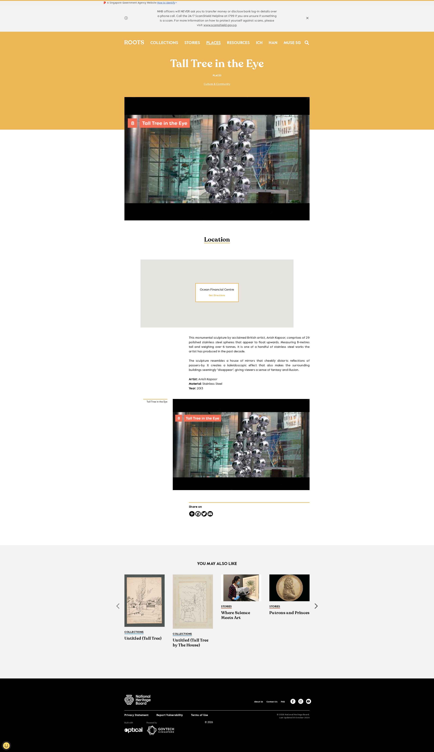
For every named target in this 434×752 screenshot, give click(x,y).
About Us (258, 702)
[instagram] (300, 701)
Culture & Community (217, 84)
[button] (316, 606)
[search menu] (307, 40)
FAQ (283, 702)
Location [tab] (217, 240)
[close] (307, 18)
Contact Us (272, 702)
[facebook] (292, 701)
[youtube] (308, 701)
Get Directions (217, 295)
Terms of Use (199, 715)
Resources (238, 42)
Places (213, 42)
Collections (164, 42)
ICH (259, 42)
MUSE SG (292, 42)
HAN (273, 42)
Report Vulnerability (169, 715)
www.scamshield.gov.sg (219, 25)
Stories (192, 42)
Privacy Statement (136, 715)
